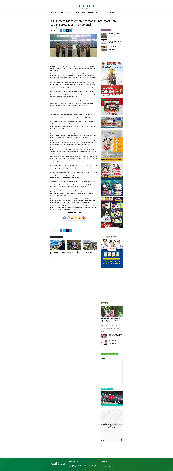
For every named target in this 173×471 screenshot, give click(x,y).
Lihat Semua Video (112, 405)
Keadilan (68, 12)
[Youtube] (122, 1)
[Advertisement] (74, 62)
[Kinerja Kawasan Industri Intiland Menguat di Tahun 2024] (90, 245)
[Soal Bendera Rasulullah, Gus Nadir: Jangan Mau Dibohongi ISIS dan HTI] (104, 41)
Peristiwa (53, 12)
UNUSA (83, 12)
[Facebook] (115, 1)
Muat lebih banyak (111, 53)
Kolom (112, 12)
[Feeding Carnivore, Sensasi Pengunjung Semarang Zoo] (104, 35)
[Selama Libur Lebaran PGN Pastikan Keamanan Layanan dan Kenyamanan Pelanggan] (57, 245)
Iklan (62, 0)
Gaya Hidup (98, 12)
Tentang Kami (78, 0)
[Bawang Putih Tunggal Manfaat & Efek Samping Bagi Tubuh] (104, 336)
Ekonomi (76, 12)
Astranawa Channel (71, 0)
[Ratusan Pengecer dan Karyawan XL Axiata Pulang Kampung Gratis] (74, 245)
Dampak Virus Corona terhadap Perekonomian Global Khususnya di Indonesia (111, 320)
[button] (121, 12)
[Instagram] (117, 1)
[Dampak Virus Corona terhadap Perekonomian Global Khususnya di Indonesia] (112, 311)
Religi (105, 12)
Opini (102, 316)
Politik (61, 12)
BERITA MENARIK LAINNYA (57, 237)
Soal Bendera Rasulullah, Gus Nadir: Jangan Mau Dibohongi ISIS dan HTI (115, 41)
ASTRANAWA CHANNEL (107, 388)
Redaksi (65, 0)
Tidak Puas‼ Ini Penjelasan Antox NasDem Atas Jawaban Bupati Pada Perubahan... (115, 48)
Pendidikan (90, 12)
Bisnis (52, 249)
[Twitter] (119, 1)
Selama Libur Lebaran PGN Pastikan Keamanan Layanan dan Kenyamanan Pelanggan (57, 252)
